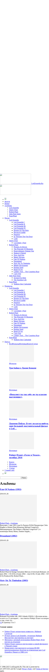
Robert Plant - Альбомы (9, 523)
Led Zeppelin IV (20, 228)
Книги (29, 344)
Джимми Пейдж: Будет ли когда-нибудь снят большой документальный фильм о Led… (28, 426)
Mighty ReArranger (21, 265)
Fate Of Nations (19, 259)
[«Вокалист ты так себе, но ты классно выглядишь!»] (21, 388)
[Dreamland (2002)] (18, 568)
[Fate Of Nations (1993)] (18, 521)
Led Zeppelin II (19, 224)
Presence (17, 234)
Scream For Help (20, 278)
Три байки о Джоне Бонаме (22, 368)
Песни (7, 218)
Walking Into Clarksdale (22, 284)
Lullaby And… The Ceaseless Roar (26, 272)
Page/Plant (13, 216)
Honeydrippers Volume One (24, 251)
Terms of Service (42, 669)
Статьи (35, 344)
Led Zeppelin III (20, 226)
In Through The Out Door (23, 237)
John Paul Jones (15, 214)
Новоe (7, 204)
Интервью (23, 344)
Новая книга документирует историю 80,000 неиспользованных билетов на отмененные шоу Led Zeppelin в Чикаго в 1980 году (25, 650)
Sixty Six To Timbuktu (22, 263)
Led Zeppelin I (19, 222)
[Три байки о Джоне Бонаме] (21, 361)
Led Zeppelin (14, 208)
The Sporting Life (20, 280)
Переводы (8, 286)
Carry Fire (17, 274)
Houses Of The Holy (21, 230)
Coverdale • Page (20, 243)
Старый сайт (9, 470)
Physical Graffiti (19, 232)
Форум (7, 202)
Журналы (15, 344)
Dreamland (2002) (8, 536)
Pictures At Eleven (20, 247)
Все (10, 344)
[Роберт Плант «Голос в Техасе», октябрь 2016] (21, 448)
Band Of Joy (18, 270)
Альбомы (8, 206)
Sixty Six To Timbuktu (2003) (14, 580)
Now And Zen (19, 255)
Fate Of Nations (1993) (10, 489)
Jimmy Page (13, 210)
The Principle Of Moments (23, 249)
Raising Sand (18, 267)
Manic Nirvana (19, 257)
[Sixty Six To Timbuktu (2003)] (18, 612)
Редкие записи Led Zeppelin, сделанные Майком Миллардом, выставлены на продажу (23, 637)
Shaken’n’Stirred (20, 253)
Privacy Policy (27, 669)
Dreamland (18, 261)
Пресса (7, 342)
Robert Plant (13, 212)
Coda (16, 239)
